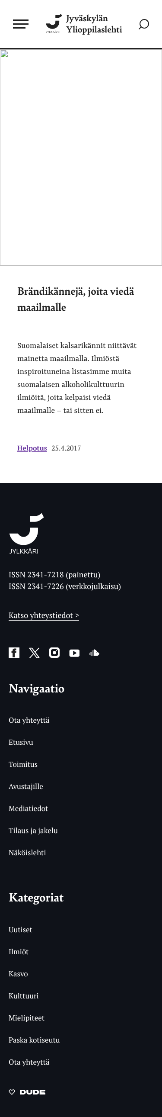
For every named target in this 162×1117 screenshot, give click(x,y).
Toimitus (23, 764)
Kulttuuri (24, 996)
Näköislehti (27, 852)
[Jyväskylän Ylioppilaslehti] (26, 551)
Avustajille (26, 786)
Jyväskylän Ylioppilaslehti (94, 24)
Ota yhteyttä (29, 720)
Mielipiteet (26, 1018)
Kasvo (18, 974)
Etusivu (21, 742)
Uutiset (20, 929)
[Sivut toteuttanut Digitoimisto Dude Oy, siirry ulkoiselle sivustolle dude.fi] (27, 1094)
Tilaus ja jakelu (33, 830)
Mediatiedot (28, 808)
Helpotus (32, 448)
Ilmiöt (19, 951)
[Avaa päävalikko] (21, 23)
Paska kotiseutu (34, 1040)
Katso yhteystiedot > (44, 615)
